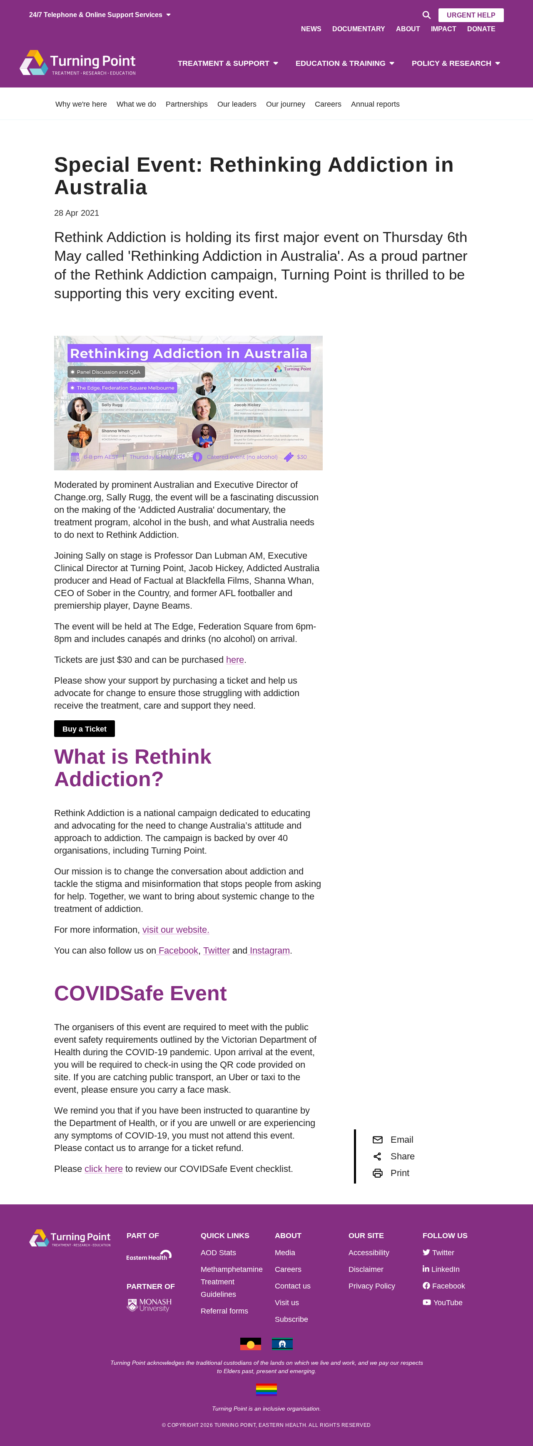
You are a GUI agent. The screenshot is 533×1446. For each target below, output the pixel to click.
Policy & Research (451, 63)
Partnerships (187, 104)
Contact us (293, 1286)
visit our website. (175, 929)
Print (400, 1173)
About (408, 28)
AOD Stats (218, 1253)
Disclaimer (366, 1269)
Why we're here (81, 104)
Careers (328, 104)
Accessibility (369, 1253)
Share (403, 1156)
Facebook (177, 950)
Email (402, 1139)
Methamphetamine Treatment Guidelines (232, 1282)
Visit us (287, 1303)
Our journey (285, 104)
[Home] (77, 62)
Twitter (216, 950)
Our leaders (237, 104)
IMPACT (443, 28)
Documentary (358, 28)
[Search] (425, 15)
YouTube (446, 1303)
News (311, 28)
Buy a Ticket (84, 729)
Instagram (268, 950)
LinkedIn (444, 1269)
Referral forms (224, 1311)
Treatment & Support (223, 63)
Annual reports (375, 104)
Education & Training (341, 63)
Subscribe (291, 1319)
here (235, 659)
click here (104, 1169)
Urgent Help (471, 15)
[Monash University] (149, 1306)
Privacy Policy (372, 1286)
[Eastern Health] (149, 1255)
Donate (481, 28)
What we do (136, 104)
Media (285, 1253)
